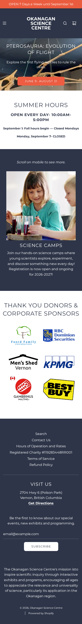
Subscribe (41, 546)
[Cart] (74, 23)
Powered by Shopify (41, 613)
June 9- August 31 (41, 81)
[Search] (65, 23)
